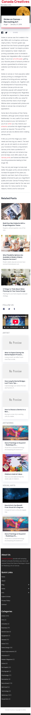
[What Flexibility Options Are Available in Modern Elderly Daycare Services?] (15, 243)
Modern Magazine (6, 659)
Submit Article (5, 596)
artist (9, 124)
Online (3, 663)
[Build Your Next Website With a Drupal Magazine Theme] (15, 211)
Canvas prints (5, 157)
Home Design (5, 647)
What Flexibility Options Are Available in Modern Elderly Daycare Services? (13, 257)
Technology (5, 691)
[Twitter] (9, 309)
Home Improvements (7, 651)
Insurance (4, 655)
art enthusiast (17, 59)
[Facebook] (4, 309)
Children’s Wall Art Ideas (13, 474)
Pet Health (4, 667)
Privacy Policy (5, 600)
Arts (2, 592)
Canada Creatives (7, 558)
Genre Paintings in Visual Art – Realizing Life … (15, 444)
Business (4, 628)
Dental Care (5, 631)
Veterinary (4, 695)
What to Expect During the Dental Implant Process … (14, 354)
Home (3, 577)
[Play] (5, 327)
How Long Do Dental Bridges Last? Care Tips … (15, 382)
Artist (3, 616)
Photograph (5, 671)
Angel (6, 24)
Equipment (4, 636)
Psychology (5, 675)
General (3, 639)
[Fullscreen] (26, 327)
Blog (2, 585)
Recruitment (5, 683)
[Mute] (23, 327)
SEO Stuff (4, 687)
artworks (4, 126)
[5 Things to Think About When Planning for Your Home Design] (15, 277)
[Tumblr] (14, 309)
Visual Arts (4, 699)
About (3, 581)
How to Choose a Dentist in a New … (15, 411)
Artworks (4, 624)
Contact (4, 604)
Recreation (4, 679)
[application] (15, 321)
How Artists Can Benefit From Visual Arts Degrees (14, 506)
